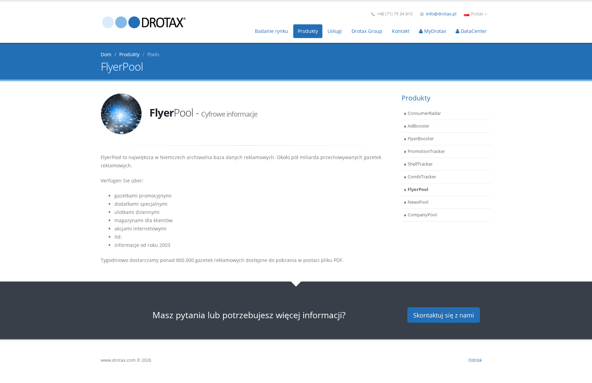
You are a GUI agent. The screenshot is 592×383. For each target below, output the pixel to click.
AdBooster (418, 126)
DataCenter (473, 31)
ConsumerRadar (424, 113)
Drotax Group (367, 31)
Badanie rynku (271, 31)
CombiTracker (422, 177)
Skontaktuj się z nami (443, 315)
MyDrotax (434, 31)
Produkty (308, 31)
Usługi (335, 31)
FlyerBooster (421, 139)
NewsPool (418, 202)
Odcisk (475, 360)
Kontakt (400, 31)
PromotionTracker (426, 151)
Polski (477, 14)
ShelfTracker (420, 164)
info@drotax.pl (441, 14)
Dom (106, 54)
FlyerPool (418, 189)
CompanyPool (422, 215)
